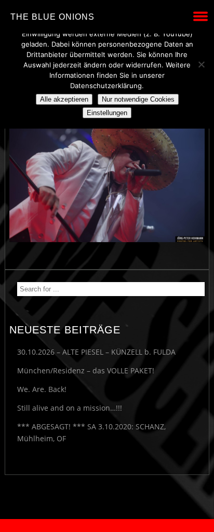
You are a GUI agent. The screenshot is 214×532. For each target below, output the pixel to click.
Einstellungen (107, 113)
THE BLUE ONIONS (52, 16)
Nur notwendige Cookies (138, 99)
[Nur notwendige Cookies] (201, 64)
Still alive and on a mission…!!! (69, 408)
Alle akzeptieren (64, 99)
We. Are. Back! (41, 389)
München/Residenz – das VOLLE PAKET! (85, 370)
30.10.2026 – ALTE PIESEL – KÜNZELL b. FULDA (96, 352)
